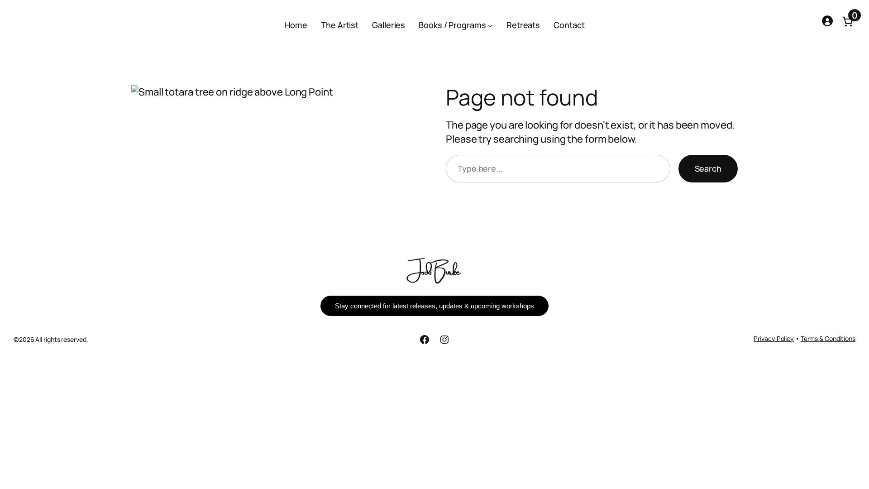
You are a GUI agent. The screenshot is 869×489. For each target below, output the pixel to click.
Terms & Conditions (828, 338)
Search (708, 168)
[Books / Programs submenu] (490, 25)
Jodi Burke (434, 270)
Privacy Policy (774, 338)
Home (296, 24)
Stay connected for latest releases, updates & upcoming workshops (434, 306)
